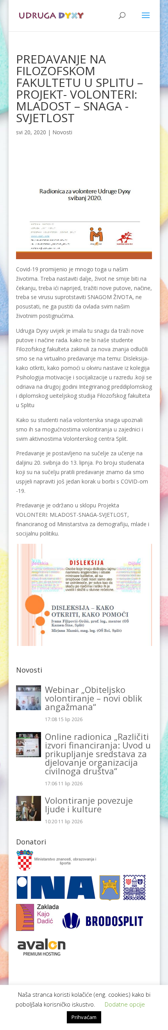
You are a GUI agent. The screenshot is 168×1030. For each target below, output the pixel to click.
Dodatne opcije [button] (125, 1004)
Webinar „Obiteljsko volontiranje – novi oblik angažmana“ (93, 698)
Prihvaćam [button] (84, 1017)
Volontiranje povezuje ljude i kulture (89, 804)
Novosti (62, 132)
